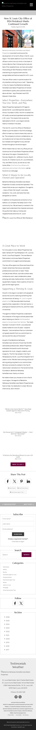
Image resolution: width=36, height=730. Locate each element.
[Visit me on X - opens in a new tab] (21, 603)
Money (5, 582)
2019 (7, 642)
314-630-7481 (20, 692)
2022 (8, 631)
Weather (18, 667)
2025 (8, 621)
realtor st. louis (7, 585)
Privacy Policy (11, 715)
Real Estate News (23, 488)
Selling (5, 569)
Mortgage (5, 587)
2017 (7, 650)
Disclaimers (14, 727)
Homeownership (7, 577)
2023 (8, 628)
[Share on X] (14, 481)
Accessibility (19, 715)
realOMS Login (21, 727)
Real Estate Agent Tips (17, 492)
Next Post (28, 504)
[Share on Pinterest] (21, 481)
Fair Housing (25, 715)
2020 (8, 639)
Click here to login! (18, 541)
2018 (7, 646)
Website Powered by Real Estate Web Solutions (18, 722)
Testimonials (18, 663)
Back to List (17, 464)
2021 (7, 635)
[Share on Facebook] (7, 481)
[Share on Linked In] (28, 481)
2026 (8, 617)
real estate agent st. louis (9, 574)
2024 (8, 624)
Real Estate (12, 488)
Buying (5, 572)
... (25, 492)
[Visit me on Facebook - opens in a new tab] (15, 603)
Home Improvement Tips (9, 590)
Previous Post (10, 504)
